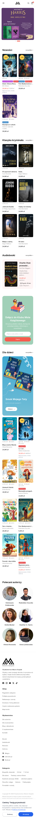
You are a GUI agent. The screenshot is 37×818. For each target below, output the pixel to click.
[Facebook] (3, 683)
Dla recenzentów (7, 723)
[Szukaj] (28, 3)
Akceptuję (26, 814)
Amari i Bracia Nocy (9, 84)
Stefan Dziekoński (24, 451)
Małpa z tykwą (7, 241)
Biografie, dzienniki (8, 772)
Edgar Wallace (23, 174)
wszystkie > (29, 50)
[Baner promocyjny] (18, 24)
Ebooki (4, 739)
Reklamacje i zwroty (8, 699)
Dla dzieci (5, 775)
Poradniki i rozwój (8, 785)
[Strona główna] (17, 3)
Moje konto (6, 709)
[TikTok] (17, 683)
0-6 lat (19, 772)
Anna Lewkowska (7, 528)
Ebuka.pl (7, 760)
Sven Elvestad (6, 174)
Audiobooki (6, 742)
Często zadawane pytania (11, 706)
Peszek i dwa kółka (9, 561)
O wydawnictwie (7, 729)
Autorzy (4, 749)
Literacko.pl (8, 757)
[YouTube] (10, 683)
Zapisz (18, 339)
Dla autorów (6, 719)
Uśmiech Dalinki (7, 487)
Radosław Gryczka (24, 86)
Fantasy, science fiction (18, 775)
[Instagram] (6, 683)
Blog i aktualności (8, 726)
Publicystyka (27, 782)
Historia (17, 782)
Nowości (5, 745)
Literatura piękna (26, 779)
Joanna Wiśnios (23, 493)
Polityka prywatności (9, 696)
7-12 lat (26, 772)
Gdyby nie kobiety (25, 207)
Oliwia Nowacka (7, 447)
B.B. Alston (5, 86)
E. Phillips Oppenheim (8, 209)
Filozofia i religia (7, 782)
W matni (21, 241)
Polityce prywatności (19, 809)
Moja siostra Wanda (9, 445)
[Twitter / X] (13, 683)
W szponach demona (9, 171)
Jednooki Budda (8, 207)
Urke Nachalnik (23, 209)
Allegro (7, 753)
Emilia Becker (6, 489)
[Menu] (3, 3)
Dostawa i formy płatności (10, 703)
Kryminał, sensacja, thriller (10, 779)
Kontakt (4, 733)
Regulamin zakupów (8, 693)
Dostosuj (10, 814)
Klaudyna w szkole (8, 124)
